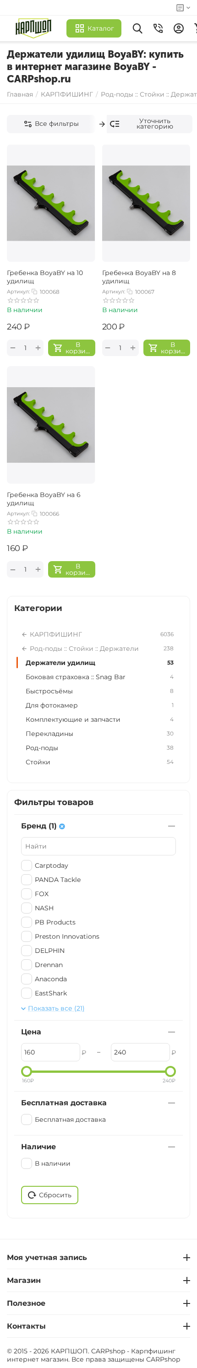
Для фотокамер (100, 705)
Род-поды (100, 748)
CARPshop (163, 1359)
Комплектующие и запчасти (100, 719)
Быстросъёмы (100, 691)
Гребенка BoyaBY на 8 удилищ (139, 277)
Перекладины (100, 734)
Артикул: (18, 291)
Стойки (100, 762)
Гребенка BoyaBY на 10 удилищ (45, 277)
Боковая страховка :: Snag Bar (100, 677)
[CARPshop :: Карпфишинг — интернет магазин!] (35, 28)
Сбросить (55, 1195)
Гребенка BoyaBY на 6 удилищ (44, 499)
